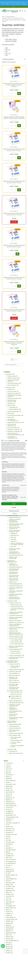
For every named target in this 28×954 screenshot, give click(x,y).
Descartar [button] (24, 3)
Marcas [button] (6, 760)
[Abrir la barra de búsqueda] (22, 11)
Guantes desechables (15, 19)
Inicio (3, 16)
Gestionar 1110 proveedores (8, 501)
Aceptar (14, 503)
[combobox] (14, 364)
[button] (26, 440)
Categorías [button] (7, 372)
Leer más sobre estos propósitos (19, 501)
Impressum (15, 513)
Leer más (14, 222)
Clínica (9, 18)
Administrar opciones (14, 510)
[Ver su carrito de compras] (20, 11)
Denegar (14, 507)
